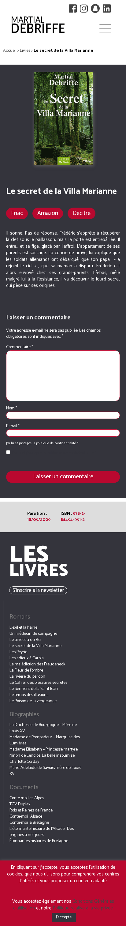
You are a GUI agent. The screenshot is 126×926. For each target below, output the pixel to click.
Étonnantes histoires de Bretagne (38, 841)
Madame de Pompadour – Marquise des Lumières (44, 740)
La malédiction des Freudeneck (37, 664)
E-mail (13, 426)
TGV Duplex (19, 804)
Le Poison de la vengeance (33, 701)
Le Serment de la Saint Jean (33, 688)
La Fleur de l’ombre (26, 670)
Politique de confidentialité (71, 453)
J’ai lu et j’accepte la (54, 453)
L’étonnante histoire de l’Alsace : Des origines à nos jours (41, 831)
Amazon (47, 213)
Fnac (17, 213)
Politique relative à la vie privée (83, 908)
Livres (25, 50)
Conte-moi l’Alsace (25, 816)
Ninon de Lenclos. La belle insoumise (42, 755)
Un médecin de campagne (33, 633)
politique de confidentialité (56, 443)
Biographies (24, 715)
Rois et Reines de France (31, 810)
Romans (19, 617)
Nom (11, 408)
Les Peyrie (18, 652)
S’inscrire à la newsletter (38, 590)
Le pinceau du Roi (25, 639)
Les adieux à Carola (26, 658)
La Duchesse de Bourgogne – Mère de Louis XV (43, 728)
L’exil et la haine (23, 627)
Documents (24, 787)
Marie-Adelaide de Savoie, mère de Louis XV (45, 770)
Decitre (81, 213)
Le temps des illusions (28, 694)
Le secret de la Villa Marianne (35, 645)
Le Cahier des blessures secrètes (38, 682)
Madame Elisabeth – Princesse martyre (43, 749)
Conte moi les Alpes (26, 798)
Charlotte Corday (24, 761)
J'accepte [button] (64, 917)
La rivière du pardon (27, 676)
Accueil (10, 50)
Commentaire (19, 347)
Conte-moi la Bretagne (29, 822)
